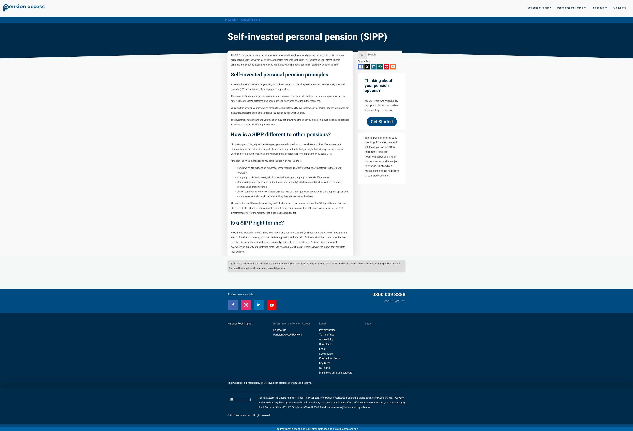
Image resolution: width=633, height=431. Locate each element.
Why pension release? (539, 7)
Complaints (325, 344)
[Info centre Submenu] (607, 7)
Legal (322, 348)
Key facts (324, 363)
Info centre (598, 7)
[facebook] (233, 305)
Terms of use (326, 334)
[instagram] (246, 305)
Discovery (230, 19)
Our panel (324, 367)
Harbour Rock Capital (239, 323)
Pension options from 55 (570, 7)
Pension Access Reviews (287, 334)
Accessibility (326, 339)
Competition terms (330, 358)
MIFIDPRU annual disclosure (335, 372)
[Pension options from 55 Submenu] (586, 7)
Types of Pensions (249, 19)
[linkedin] (259, 305)
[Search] (362, 55)
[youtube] (271, 305)
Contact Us (279, 330)
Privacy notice (327, 330)
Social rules (326, 353)
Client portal (619, 7)
